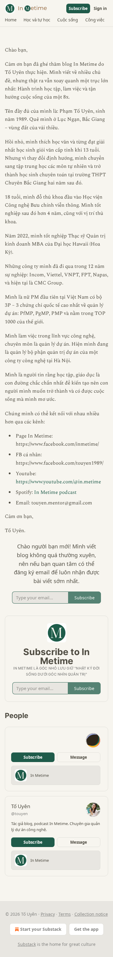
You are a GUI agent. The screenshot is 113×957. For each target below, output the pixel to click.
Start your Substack (40, 929)
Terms (64, 914)
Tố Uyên (20, 806)
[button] (10, 20)
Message (78, 757)
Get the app (86, 929)
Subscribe (78, 8)
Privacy (48, 914)
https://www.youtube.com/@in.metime (58, 482)
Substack (27, 944)
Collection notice (91, 914)
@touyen (19, 813)
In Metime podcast (55, 492)
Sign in (100, 8)
